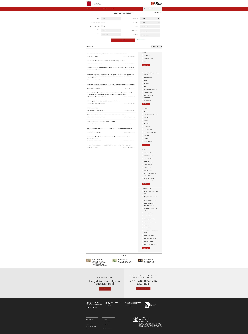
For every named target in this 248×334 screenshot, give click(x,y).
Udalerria (135, 22)
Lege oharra (104, 319)
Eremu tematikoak (90, 319)
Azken (91, 8)
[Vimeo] (95, 307)
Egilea (137, 26)
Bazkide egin (108, 305)
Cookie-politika (105, 324)
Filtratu (145, 65)
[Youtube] (91, 307)
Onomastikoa (134, 30)
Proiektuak (88, 321)
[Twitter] (88, 307)
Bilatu (123, 40)
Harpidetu (112, 8)
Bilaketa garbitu (141, 39)
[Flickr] (93, 307)
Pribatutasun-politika (106, 321)
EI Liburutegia (89, 324)
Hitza (98, 18)
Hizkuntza (135, 34)
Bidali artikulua (143, 288)
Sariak (87, 328)
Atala (97, 33)
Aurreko (102, 8)
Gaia (98, 29)
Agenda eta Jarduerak (91, 326)
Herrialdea (135, 18)
